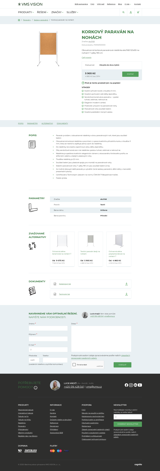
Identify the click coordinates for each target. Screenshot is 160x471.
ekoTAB (91, 41)
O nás (127, 4)
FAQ (92, 4)
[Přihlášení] (130, 12)
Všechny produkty (25, 433)
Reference (111, 4)
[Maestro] (60, 451)
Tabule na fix (23, 416)
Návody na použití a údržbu (93, 413)
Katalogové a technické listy (93, 416)
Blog (120, 4)
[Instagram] (131, 385)
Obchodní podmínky (90, 423)
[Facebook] (126, 385)
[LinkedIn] (135, 385)
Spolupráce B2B (56, 433)
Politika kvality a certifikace (93, 420)
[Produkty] (19, 20)
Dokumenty (62, 123)
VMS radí (100, 4)
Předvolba (33, 356)
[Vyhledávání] (123, 12)
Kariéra (53, 413)
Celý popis (86, 57)
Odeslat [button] (122, 365)
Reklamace (86, 426)
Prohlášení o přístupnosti (92, 436)
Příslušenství (23, 429)
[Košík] (138, 12)
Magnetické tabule (25, 410)
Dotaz (73, 324)
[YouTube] (140, 385)
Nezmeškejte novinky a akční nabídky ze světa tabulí (125, 411)
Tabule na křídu (24, 420)
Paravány (27, 20)
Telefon (46, 356)
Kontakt (137, 4)
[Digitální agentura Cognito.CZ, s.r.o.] (138, 464)
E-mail (31, 345)
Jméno (31, 324)
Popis (20, 123)
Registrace (54, 426)
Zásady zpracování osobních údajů (96, 429)
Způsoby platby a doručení (61, 420)
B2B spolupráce (81, 4)
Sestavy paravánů (41, 20)
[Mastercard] (53, 451)
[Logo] (30, 4)
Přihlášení (54, 429)
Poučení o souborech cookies (93, 433)
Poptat (130, 74)
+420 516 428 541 (97, 316)
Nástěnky (22, 423)
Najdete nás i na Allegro (27, 436)
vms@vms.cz (109, 316)
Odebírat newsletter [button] (127, 424)
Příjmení (32, 334)
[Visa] (67, 451)
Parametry (32, 123)
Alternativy (47, 123)
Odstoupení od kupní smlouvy (94, 439)
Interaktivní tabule (25, 413)
